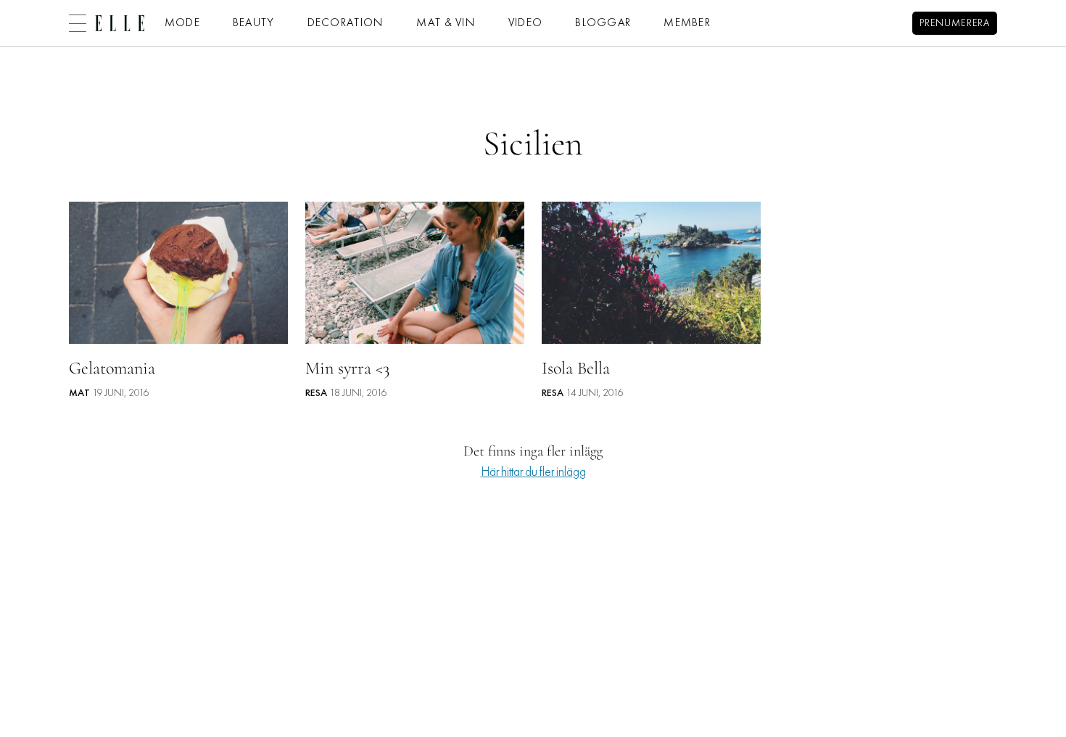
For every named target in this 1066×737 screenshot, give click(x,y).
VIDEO (525, 23)
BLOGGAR (603, 23)
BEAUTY (254, 23)
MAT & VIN (446, 23)
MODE (182, 23)
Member (687, 23)
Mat (79, 393)
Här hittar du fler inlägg (533, 472)
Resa (316, 393)
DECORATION (345, 23)
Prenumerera (955, 23)
